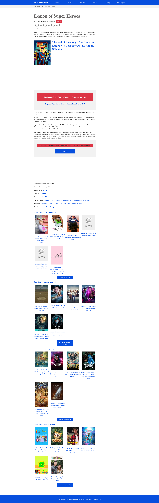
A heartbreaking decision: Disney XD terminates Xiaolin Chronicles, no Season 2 (62, 203)
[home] (41, 3)
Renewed (57, 2)
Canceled (82, 2)
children (57, 207)
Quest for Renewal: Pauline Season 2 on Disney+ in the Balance (57, 375)
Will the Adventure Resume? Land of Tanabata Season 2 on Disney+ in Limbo (57, 334)
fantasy (52, 207)
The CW (44, 190)
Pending (108, 2)
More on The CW (65, 277)
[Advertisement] (65, 76)
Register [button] (123, 2)
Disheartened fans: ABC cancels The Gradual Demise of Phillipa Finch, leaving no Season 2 (67, 200)
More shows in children (65, 485)
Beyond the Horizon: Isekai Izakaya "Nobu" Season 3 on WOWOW (73, 374)
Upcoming (95, 2)
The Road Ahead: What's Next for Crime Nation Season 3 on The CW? (41, 266)
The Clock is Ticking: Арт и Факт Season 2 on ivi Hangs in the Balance (57, 405)
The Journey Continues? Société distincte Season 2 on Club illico (41, 308)
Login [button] (118, 2)
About (82, 499)
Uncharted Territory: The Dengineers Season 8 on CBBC (57, 479)
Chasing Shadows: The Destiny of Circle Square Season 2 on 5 (41, 450)
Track (65, 151)
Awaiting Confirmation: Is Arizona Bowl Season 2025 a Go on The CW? (73, 237)
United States (45, 197)
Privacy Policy (89, 499)
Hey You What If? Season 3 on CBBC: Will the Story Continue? (73, 450)
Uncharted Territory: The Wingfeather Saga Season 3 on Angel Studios (41, 372)
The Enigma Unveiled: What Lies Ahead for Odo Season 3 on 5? (57, 450)
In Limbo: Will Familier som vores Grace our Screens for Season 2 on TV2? (73, 308)
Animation (43, 193)
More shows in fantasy (65, 419)
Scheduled (70, 2)
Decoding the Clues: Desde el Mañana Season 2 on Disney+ (88, 308)
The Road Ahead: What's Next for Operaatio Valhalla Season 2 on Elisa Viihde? (41, 336)
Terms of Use (97, 499)
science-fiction (46, 207)
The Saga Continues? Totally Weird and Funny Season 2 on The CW (57, 236)
